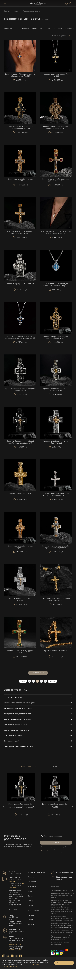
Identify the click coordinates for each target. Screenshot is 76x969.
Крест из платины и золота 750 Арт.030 (56, 75)
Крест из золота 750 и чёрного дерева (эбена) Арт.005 (55, 127)
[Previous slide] (3, 806)
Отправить (56, 842)
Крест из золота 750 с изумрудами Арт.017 (20, 652)
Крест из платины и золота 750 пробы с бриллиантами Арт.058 (56, 494)
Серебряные (36, 29)
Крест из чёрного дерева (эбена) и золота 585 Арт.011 (55, 599)
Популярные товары (11, 29)
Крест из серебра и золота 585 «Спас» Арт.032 (55, 442)
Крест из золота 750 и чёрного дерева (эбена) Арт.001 (55, 337)
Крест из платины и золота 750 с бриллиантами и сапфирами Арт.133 (20, 337)
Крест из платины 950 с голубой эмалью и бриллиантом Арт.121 (55, 285)
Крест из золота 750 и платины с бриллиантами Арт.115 (20, 232)
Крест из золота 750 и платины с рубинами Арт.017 (55, 180)
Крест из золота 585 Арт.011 (20, 493)
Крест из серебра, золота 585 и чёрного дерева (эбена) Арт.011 (21, 805)
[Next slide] (72, 806)
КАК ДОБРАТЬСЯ (15, 944)
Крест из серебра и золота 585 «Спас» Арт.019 (55, 389)
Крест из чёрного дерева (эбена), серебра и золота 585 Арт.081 (20, 442)
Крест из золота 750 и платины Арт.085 (20, 547)
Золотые (47, 29)
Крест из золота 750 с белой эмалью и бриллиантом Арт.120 (56, 232)
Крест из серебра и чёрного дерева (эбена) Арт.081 (20, 389)
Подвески (32, 882)
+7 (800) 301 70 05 (15, 874)
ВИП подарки (33, 910)
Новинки (25, 29)
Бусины (31, 920)
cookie (63, 939)
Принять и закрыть (64, 963)
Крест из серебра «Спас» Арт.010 (20, 284)
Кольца (31, 901)
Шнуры (31, 924)
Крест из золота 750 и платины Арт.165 (20, 180)
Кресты (31, 877)
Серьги (31, 891)
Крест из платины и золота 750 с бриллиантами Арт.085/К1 (55, 547)
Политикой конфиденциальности (51, 851)
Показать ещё (38, 673)
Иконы (30, 905)
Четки (30, 896)
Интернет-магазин (36, 872)
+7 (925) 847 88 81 (15, 880)
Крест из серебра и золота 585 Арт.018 (54, 805)
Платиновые (57, 29)
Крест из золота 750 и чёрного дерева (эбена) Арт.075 (20, 127)
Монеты (31, 915)
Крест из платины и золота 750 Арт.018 (20, 599)
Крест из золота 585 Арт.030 (55, 651)
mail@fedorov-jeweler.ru (14, 918)
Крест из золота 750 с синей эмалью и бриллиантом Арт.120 (20, 75)
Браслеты (32, 886)
